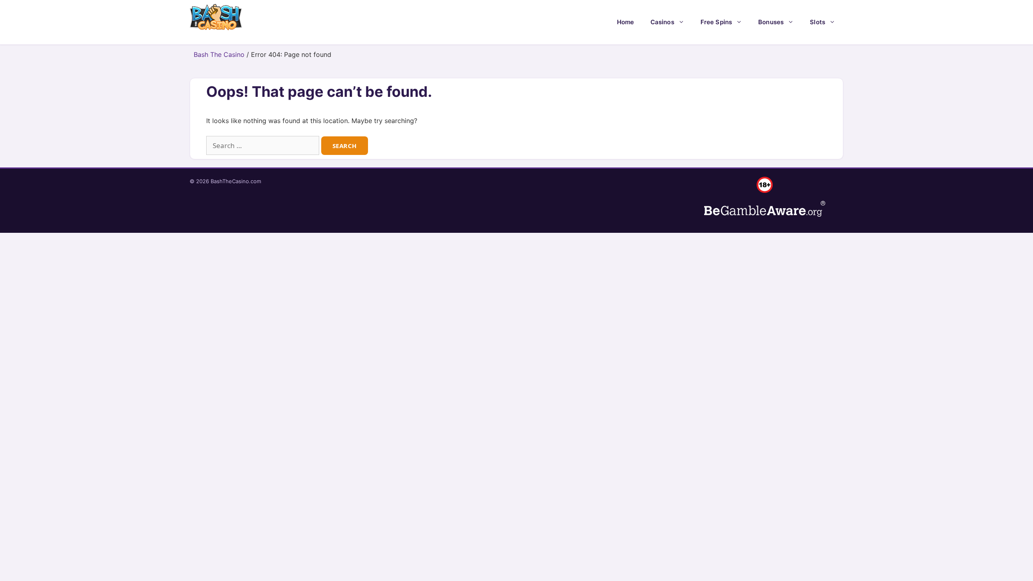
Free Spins (716, 22)
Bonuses (771, 22)
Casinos (662, 22)
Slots (817, 22)
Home (625, 22)
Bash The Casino (219, 54)
